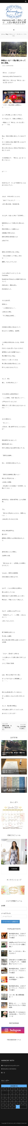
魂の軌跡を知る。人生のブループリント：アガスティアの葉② (17, 936)
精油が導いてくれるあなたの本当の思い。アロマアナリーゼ (17, 1014)
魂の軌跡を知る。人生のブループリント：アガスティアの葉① (17, 988)
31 (17, 1106)
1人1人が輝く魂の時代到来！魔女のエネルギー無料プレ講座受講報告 (13, 790)
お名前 (3, 906)
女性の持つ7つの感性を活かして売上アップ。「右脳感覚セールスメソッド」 (17, 962)
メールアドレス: (6, 913)
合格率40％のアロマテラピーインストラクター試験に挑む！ (17, 944)
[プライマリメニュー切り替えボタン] (14, 30)
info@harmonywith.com (11, 1066)
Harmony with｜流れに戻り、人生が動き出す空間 (14, 21)
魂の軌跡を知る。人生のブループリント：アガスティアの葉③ (17, 971)
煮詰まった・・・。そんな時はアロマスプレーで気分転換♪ (17, 1005)
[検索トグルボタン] (25, 1)
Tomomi (14, 869)
